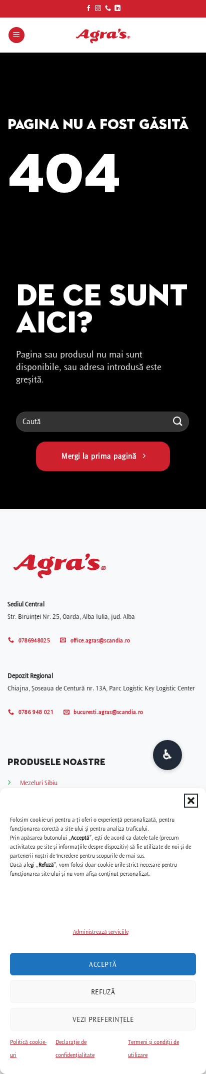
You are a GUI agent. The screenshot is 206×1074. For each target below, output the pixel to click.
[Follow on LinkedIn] (117, 8)
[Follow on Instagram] (98, 8)
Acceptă (102, 964)
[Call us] (108, 8)
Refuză (103, 991)
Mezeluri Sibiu (39, 783)
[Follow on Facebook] (89, 8)
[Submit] (178, 421)
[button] (191, 801)
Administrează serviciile (100, 932)
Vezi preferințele (103, 1019)
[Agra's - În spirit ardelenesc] (103, 35)
